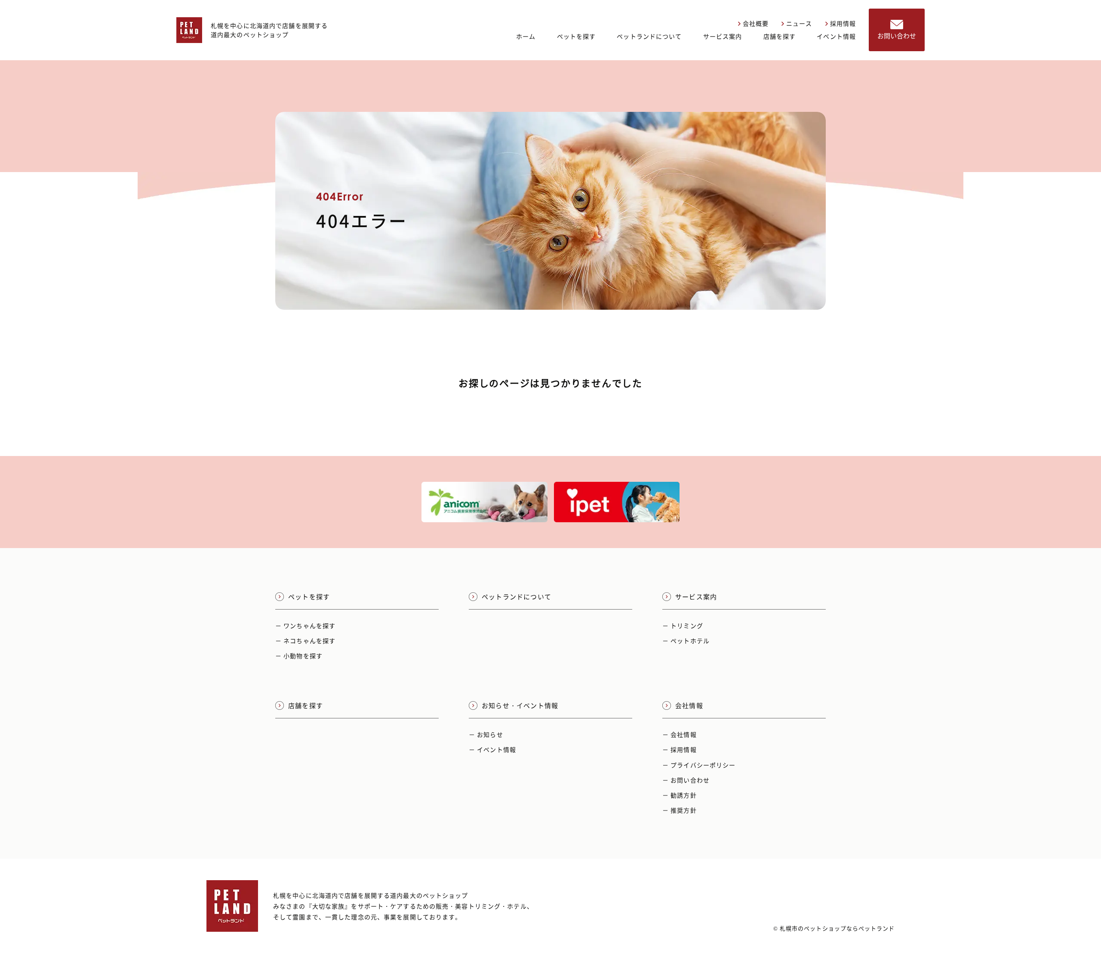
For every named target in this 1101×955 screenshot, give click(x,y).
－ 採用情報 (679, 749)
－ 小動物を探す (299, 655)
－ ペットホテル (686, 640)
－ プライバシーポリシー (698, 765)
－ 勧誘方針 (679, 795)
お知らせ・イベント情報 (520, 705)
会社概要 (756, 23)
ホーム (525, 36)
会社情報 (689, 705)
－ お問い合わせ (686, 780)
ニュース (799, 23)
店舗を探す (779, 36)
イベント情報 (836, 36)
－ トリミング (682, 625)
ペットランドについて (649, 36)
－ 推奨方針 (679, 810)
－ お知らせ (486, 734)
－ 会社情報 (679, 734)
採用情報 (843, 23)
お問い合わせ (896, 35)
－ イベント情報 (492, 749)
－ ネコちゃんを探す (305, 640)
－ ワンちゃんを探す (305, 625)
